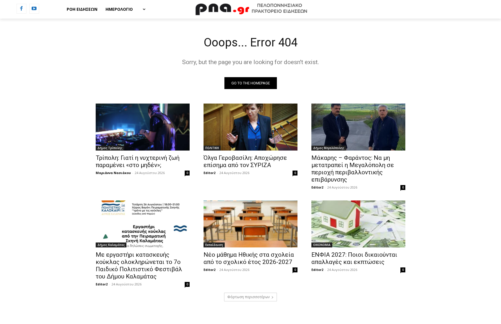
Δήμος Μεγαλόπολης (328, 148)
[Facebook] (21, 9)
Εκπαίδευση (214, 245)
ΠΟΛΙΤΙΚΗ (212, 148)
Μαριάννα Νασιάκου (113, 173)
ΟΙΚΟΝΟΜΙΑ (322, 245)
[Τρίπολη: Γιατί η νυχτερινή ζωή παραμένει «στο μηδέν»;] (143, 127)
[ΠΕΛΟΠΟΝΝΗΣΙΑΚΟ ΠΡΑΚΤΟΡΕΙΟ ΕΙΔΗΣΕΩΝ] (250, 9)
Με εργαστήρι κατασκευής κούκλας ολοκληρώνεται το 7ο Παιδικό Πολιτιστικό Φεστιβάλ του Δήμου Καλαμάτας (139, 265)
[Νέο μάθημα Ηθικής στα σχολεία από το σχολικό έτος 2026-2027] (250, 223)
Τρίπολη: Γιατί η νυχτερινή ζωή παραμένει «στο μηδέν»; (137, 161)
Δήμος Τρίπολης (109, 148)
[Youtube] (34, 9)
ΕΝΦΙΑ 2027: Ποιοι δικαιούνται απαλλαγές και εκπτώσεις (354, 258)
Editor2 (209, 173)
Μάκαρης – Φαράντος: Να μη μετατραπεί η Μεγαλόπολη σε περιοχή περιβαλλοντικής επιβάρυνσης (352, 168)
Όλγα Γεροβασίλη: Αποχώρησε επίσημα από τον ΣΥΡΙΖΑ (245, 161)
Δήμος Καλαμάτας (111, 245)
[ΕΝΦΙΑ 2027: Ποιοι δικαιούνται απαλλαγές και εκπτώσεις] (358, 223)
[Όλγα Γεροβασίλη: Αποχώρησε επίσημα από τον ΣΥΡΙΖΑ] (250, 127)
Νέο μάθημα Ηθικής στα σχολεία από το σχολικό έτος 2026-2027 (249, 258)
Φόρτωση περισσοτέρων (248, 296)
